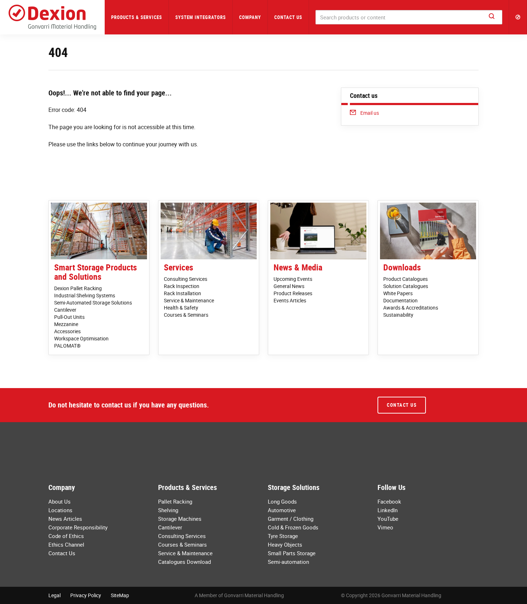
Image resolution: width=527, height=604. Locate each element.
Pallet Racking (175, 501)
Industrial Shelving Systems (84, 295)
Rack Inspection (181, 286)
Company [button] (250, 17)
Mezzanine (66, 324)
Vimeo (385, 527)
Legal (54, 595)
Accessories (67, 331)
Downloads (402, 267)
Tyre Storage (283, 535)
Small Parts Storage (291, 553)
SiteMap (120, 595)
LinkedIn (388, 510)
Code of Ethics (66, 535)
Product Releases (293, 293)
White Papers (398, 293)
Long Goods (282, 501)
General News (289, 286)
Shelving (168, 510)
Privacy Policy (85, 595)
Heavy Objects (285, 544)
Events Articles (290, 300)
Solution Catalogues (405, 286)
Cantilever (65, 309)
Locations (60, 510)
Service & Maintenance (189, 300)
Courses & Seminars (186, 314)
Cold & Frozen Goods (293, 527)
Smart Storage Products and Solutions (95, 271)
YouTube (388, 518)
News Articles (65, 518)
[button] (518, 17)
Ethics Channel (66, 544)
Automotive (282, 510)
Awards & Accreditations (410, 307)
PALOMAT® (67, 345)
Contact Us (288, 17)
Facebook (389, 501)
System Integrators (200, 17)
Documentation (400, 300)
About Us (59, 501)
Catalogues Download (184, 561)
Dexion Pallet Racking (78, 288)
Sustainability (398, 314)
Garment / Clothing (290, 518)
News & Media (298, 267)
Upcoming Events (293, 278)
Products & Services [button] (136, 17)
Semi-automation (288, 561)
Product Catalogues (405, 278)
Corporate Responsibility (78, 527)
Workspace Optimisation (81, 338)
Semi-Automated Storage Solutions (93, 302)
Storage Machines (179, 518)
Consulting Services (185, 278)
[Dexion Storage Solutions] (52, 17)
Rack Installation (182, 293)
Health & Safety (181, 307)
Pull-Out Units (69, 316)
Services (178, 267)
